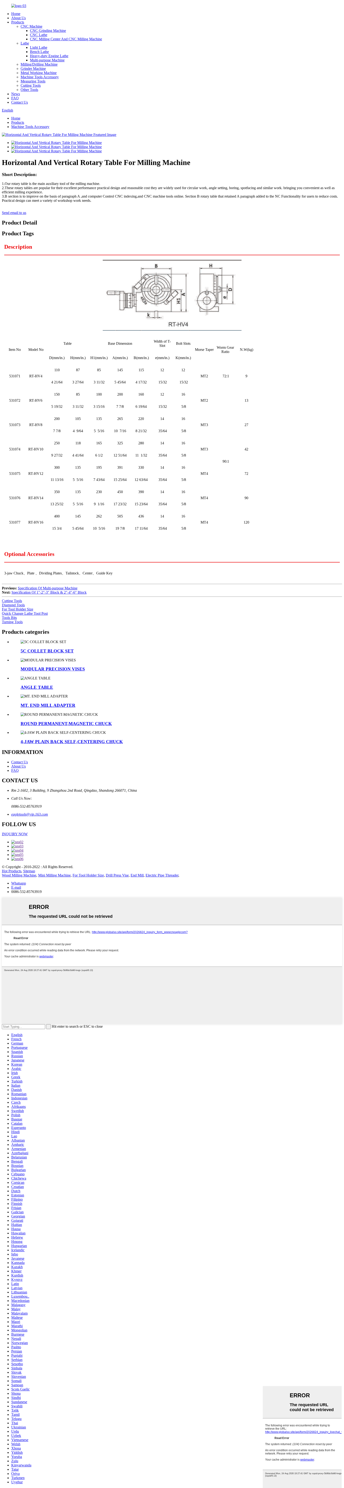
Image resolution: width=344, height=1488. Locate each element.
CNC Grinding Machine (48, 31)
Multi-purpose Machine (47, 60)
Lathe (25, 43)
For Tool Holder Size (17, 609)
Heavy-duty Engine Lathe (49, 56)
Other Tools (29, 90)
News (15, 94)
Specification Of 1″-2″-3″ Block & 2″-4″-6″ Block (49, 592)
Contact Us (19, 102)
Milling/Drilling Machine (39, 64)
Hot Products (11, 871)
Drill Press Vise (117, 875)
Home (15, 14)
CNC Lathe (38, 35)
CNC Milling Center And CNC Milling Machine (66, 39)
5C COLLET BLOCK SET (47, 650)
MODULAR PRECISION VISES (53, 669)
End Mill (137, 875)
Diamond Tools (13, 605)
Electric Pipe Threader (162, 875)
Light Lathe (38, 47)
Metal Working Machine (39, 73)
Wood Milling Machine (19, 875)
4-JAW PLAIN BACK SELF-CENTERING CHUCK (72, 741)
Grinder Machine (33, 69)
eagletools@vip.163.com (29, 814)
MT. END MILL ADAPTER (48, 705)
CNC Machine (31, 26)
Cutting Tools (31, 85)
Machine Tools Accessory (40, 77)
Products (17, 22)
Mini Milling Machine (54, 875)
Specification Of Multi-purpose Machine (47, 588)
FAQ (15, 98)
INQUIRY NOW (15, 834)
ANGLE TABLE (37, 687)
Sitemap (29, 871)
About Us (18, 18)
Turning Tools (12, 622)
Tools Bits (9, 618)
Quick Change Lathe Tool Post (25, 613)
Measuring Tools (33, 81)
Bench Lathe (39, 52)
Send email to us (14, 213)
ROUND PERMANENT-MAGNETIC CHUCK (66, 723)
